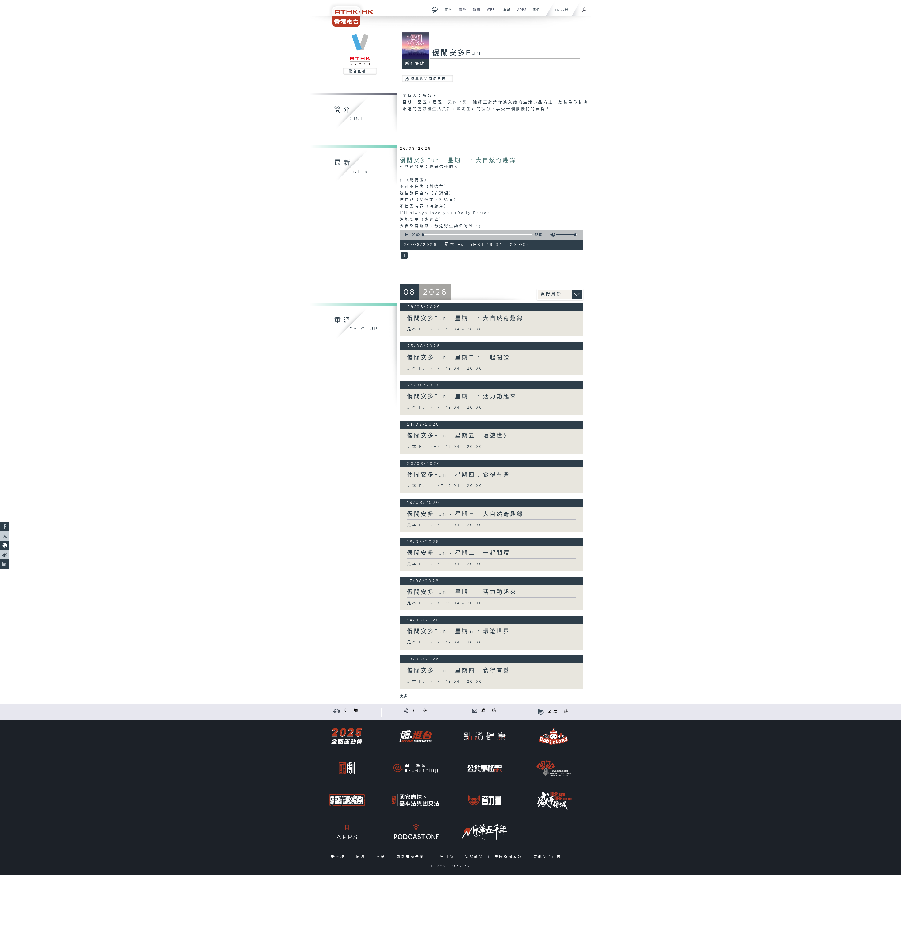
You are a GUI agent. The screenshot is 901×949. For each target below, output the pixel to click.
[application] (489, 235)
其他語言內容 (548, 857)
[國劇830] (347, 768)
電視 (446, 12)
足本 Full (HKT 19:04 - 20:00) (446, 329)
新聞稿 (339, 857)
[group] (551, 234)
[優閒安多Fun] (404, 256)
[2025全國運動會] (347, 736)
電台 (460, 12)
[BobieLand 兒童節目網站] (553, 736)
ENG (558, 10)
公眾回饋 (558, 711)
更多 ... (405, 696)
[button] (406, 234)
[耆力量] (484, 800)
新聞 (474, 12)
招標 (382, 857)
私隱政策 (475, 857)
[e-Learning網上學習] (415, 768)
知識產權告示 (411, 857)
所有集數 (415, 63)
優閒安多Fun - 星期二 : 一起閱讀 (458, 357)
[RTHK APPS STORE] (347, 832)
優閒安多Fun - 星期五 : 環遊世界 (458, 435)
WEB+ (490, 12)
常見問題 (445, 857)
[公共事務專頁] (484, 768)
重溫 (505, 12)
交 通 (351, 710)
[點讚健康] (484, 736)
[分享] (406, 711)
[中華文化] (347, 800)
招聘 (361, 857)
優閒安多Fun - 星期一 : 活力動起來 (462, 396)
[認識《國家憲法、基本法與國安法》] (415, 800)
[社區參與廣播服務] (553, 768)
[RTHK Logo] (349, 13)
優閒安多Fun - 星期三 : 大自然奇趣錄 (458, 160)
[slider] (566, 234)
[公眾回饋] (541, 712)
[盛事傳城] (553, 800)
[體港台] (415, 736)
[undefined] (435, 9)
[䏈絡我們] (475, 711)
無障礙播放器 (509, 857)
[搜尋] (584, 8)
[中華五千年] (484, 832)
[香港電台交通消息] (337, 711)
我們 (534, 12)
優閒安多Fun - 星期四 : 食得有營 (458, 475)
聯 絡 (489, 710)
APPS (520, 12)
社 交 (420, 710)
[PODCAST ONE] (415, 832)
